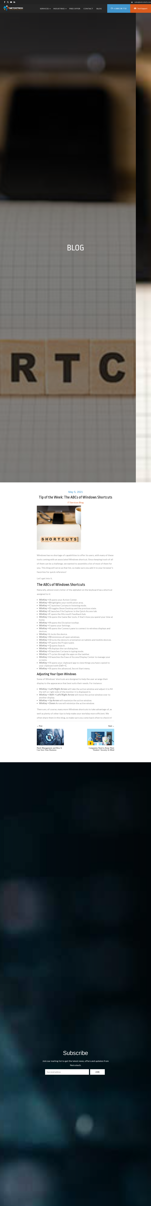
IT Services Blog (76, 502)
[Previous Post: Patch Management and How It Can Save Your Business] (50, 737)
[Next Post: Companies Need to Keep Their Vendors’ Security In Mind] (100, 737)
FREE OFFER (74, 8)
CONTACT (88, 8)
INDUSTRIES (59, 8)
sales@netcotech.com (142, 2)
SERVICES (44, 8)
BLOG (99, 8)
